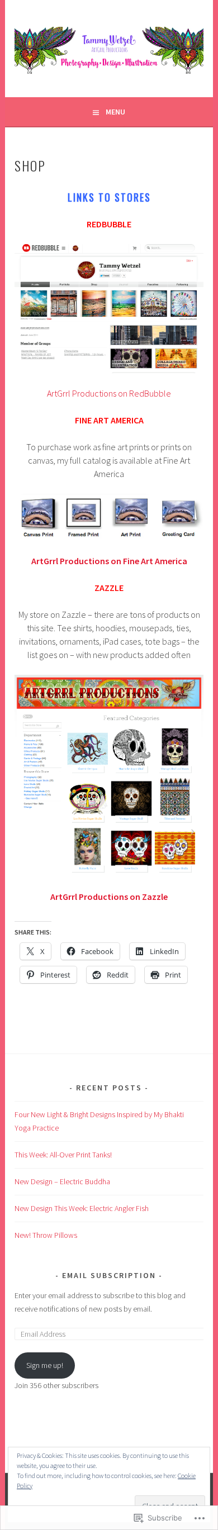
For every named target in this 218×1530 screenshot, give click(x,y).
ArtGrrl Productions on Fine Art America (109, 560)
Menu (115, 112)
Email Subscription (109, 1275)
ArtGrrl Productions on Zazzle (109, 896)
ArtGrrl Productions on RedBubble (109, 393)
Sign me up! (44, 1365)
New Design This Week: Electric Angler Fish (82, 1208)
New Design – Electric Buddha (62, 1181)
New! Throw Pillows (46, 1235)
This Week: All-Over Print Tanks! (63, 1155)
